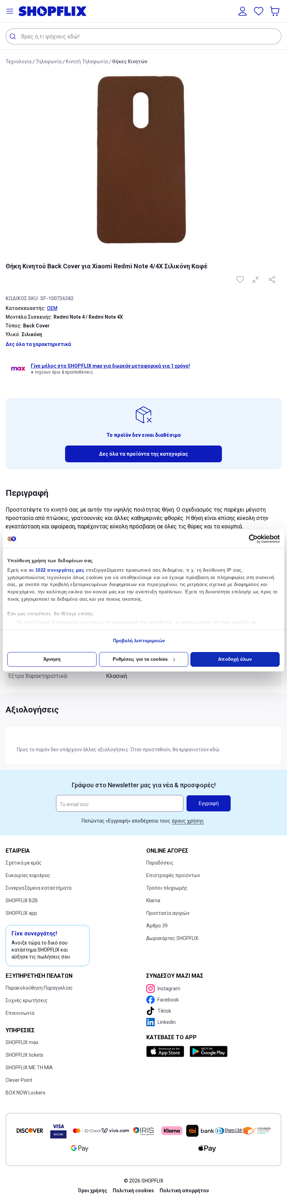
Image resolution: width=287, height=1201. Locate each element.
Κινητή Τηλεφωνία (87, 61)
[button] (10, 11)
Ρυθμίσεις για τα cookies (140, 659)
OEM (52, 308)
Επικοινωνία (20, 1013)
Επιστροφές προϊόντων (173, 875)
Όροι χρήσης (92, 1190)
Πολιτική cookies (133, 1190)
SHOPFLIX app (21, 913)
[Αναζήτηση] (13, 36)
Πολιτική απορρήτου (184, 1190)
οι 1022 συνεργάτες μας (56, 570)
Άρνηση (52, 659)
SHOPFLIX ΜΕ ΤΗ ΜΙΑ (29, 1067)
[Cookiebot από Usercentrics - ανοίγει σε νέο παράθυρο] (249, 538)
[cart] (275, 11)
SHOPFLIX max (22, 1042)
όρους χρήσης (188, 821)
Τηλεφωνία (49, 61)
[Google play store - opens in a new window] (208, 1051)
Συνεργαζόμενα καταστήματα (38, 888)
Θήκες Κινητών (129, 61)
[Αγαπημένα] (258, 11)
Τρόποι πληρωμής (167, 888)
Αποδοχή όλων (235, 659)
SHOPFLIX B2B (22, 900)
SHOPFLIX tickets (24, 1055)
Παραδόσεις (160, 863)
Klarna (153, 900)
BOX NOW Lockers (26, 1092)
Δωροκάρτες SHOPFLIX (172, 938)
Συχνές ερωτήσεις (27, 1000)
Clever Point (19, 1080)
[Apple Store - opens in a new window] (166, 1051)
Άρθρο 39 (157, 925)
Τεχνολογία (18, 61)
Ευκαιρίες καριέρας (28, 875)
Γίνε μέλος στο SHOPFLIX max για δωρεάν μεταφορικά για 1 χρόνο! (110, 366)
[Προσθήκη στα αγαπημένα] (241, 279)
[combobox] (143, 36)
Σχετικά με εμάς (24, 863)
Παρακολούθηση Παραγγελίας (39, 988)
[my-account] (242, 11)
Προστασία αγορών (168, 913)
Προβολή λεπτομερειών (139, 640)
